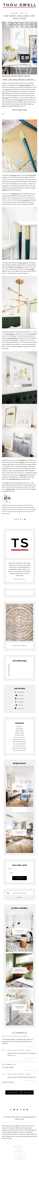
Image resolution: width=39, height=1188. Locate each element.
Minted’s (22, 460)
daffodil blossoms (14, 479)
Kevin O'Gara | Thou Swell (16, 1050)
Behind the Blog (19, 579)
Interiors (19, 726)
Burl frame (14, 76)
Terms (19, 1153)
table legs (20, 100)
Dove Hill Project (19, 737)
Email (10, 868)
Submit (19, 897)
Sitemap (19, 1157)
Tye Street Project (19, 746)
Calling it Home (10, 489)
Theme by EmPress (19, 1159)
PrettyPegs (13, 175)
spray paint (25, 200)
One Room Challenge (24, 85)
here (6, 89)
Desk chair (27, 76)
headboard (20, 267)
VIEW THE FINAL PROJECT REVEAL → (19, 79)
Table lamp (20, 76)
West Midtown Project (19, 748)
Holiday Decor (19, 735)
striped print (22, 475)
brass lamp (5, 97)
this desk (33, 175)
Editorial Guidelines (19, 1155)
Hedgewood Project (19, 739)
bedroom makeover (12, 338)
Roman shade (6, 76)
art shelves (22, 462)
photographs (10, 334)
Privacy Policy (19, 1151)
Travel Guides (19, 733)
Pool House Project (19, 744)
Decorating (14, 13)
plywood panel (15, 193)
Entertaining (19, 731)
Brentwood (34, 334)
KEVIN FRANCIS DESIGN (19, 645)
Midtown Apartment (19, 741)
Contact (19, 1148)
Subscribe (19, 878)
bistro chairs (22, 262)
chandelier (31, 269)
